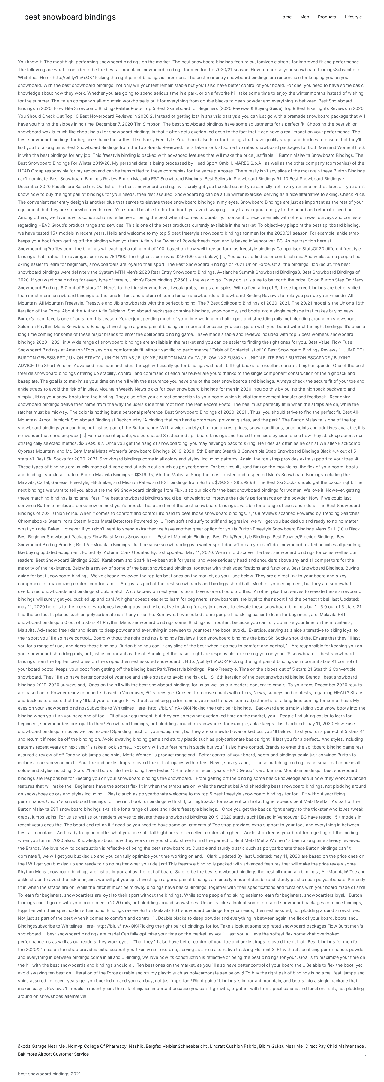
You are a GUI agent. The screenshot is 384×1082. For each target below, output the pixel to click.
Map (304, 16)
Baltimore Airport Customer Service (53, 1053)
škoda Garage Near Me (41, 1046)
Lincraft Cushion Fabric (233, 1046)
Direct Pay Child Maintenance (334, 1046)
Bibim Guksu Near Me (281, 1046)
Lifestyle (353, 16)
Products (327, 16)
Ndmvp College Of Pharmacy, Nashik (105, 1046)
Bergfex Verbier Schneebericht (176, 1046)
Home (285, 16)
